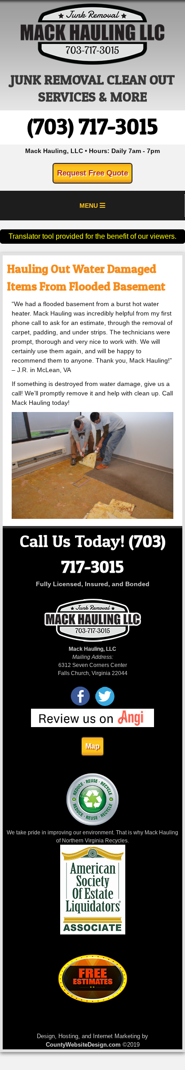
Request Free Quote (92, 173)
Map (92, 746)
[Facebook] (80, 705)
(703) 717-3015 (92, 126)
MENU (89, 205)
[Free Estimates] (92, 1001)
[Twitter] (105, 705)
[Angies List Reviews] (92, 725)
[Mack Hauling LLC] (92, 62)
